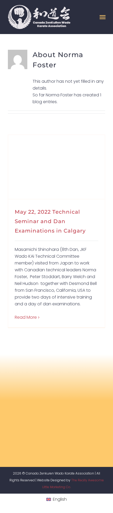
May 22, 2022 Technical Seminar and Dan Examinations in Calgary (50, 221)
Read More (26, 317)
